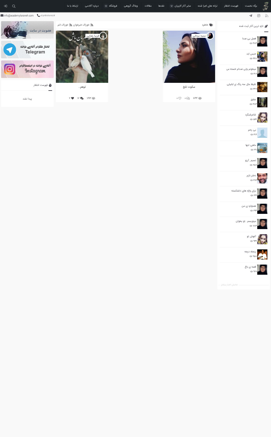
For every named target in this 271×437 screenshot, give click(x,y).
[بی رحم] (262, 133)
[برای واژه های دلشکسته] (262, 193)
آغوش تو (251, 236)
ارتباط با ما (72, 6)
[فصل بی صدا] (262, 41)
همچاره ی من (249, 206)
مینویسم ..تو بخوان (246, 221)
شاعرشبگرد (250, 115)
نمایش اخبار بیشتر (229, 285)
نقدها (161, 6)
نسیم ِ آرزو (250, 160)
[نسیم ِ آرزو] (262, 163)
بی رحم (252, 130)
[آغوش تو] (262, 239)
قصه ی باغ (250, 267)
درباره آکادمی (92, 6)
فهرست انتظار (231, 6)
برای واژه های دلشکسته (243, 191)
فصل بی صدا (249, 39)
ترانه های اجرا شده (207, 6)
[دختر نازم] (262, 178)
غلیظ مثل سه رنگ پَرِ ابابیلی (241, 84)
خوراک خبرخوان (81, 25)
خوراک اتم (63, 25)
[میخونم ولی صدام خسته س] (262, 72)
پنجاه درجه (250, 252)
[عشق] (262, 102)
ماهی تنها (251, 145)
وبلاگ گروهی (131, 6)
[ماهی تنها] (262, 148)
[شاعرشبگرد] (262, 117)
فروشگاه (113, 6)
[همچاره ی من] (262, 209)
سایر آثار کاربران (183, 6)
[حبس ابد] (262, 57)
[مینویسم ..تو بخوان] (262, 224)
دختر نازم (251, 175)
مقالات (148, 6)
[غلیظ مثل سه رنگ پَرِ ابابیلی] (262, 87)
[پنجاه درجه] (262, 254)
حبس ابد (251, 54)
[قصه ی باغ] (262, 270)
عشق (253, 99)
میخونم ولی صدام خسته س (241, 69)
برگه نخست (251, 6)
